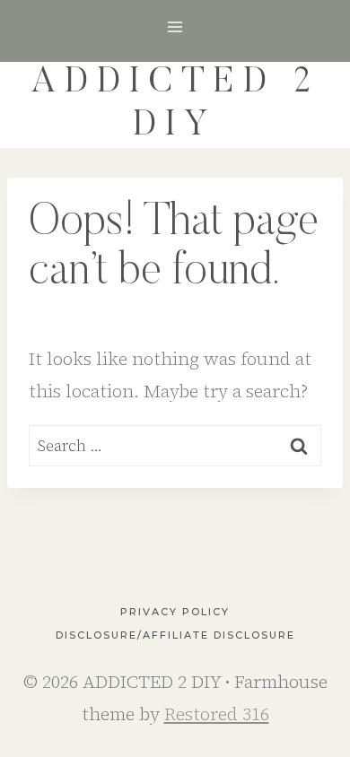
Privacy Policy (175, 611)
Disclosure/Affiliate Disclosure (175, 635)
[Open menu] (175, 26)
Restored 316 (216, 714)
